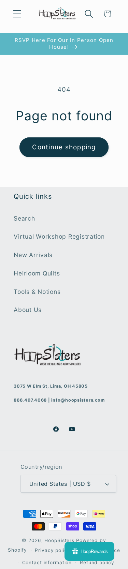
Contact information (47, 562)
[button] (17, 13)
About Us (28, 309)
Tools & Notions (37, 291)
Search (24, 218)
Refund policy (97, 562)
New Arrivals (33, 254)
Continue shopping (64, 147)
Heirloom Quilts (37, 273)
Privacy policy (52, 550)
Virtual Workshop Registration (59, 236)
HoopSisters (59, 540)
